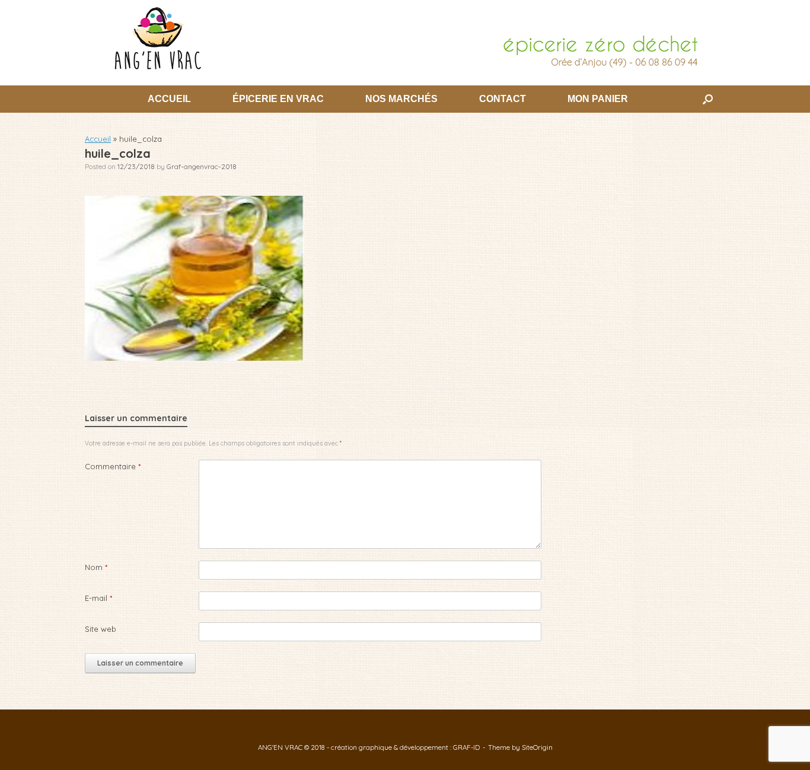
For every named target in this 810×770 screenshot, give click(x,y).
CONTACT (502, 99)
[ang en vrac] (405, 38)
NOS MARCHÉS (401, 99)
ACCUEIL (169, 99)
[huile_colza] (194, 357)
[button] (707, 99)
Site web (100, 629)
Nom (96, 567)
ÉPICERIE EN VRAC (278, 99)
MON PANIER (597, 99)
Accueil (98, 139)
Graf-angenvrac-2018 (202, 166)
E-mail (98, 598)
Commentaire (113, 466)
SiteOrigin (537, 747)
